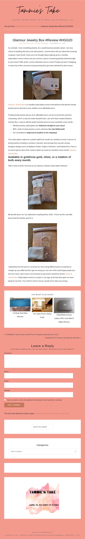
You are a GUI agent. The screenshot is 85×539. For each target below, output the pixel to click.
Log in (77, 535)
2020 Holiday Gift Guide (29, 43)
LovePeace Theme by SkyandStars (32, 535)
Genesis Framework (56, 535)
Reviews (44, 43)
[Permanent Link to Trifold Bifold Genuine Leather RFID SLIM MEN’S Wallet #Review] (64, 299)
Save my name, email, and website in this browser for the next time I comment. (34, 400)
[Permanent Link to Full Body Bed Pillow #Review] (20, 299)
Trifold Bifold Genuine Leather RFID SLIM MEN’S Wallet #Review (64, 318)
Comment (8, 353)
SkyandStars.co (46, 532)
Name (6, 371)
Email (6, 381)
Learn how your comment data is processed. (52, 413)
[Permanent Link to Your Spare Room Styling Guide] (42, 299)
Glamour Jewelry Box (16, 105)
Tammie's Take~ (42, 10)
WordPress (69, 535)
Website (7, 390)
